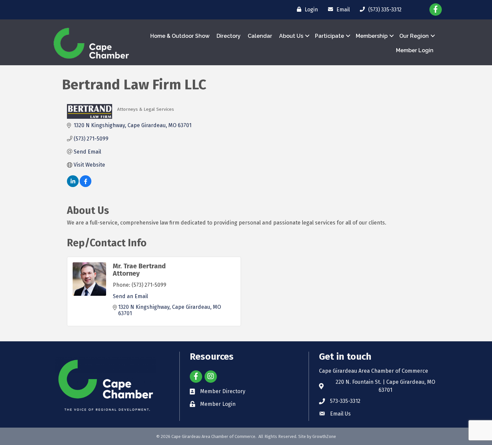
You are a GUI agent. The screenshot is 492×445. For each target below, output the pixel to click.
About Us (291, 36)
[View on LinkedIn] (73, 185)
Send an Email (130, 296)
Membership (372, 36)
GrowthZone (324, 436)
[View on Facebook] (85, 185)
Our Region (414, 36)
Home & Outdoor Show (180, 36)
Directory (229, 36)
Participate (329, 36)
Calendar (260, 36)
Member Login (414, 50)
